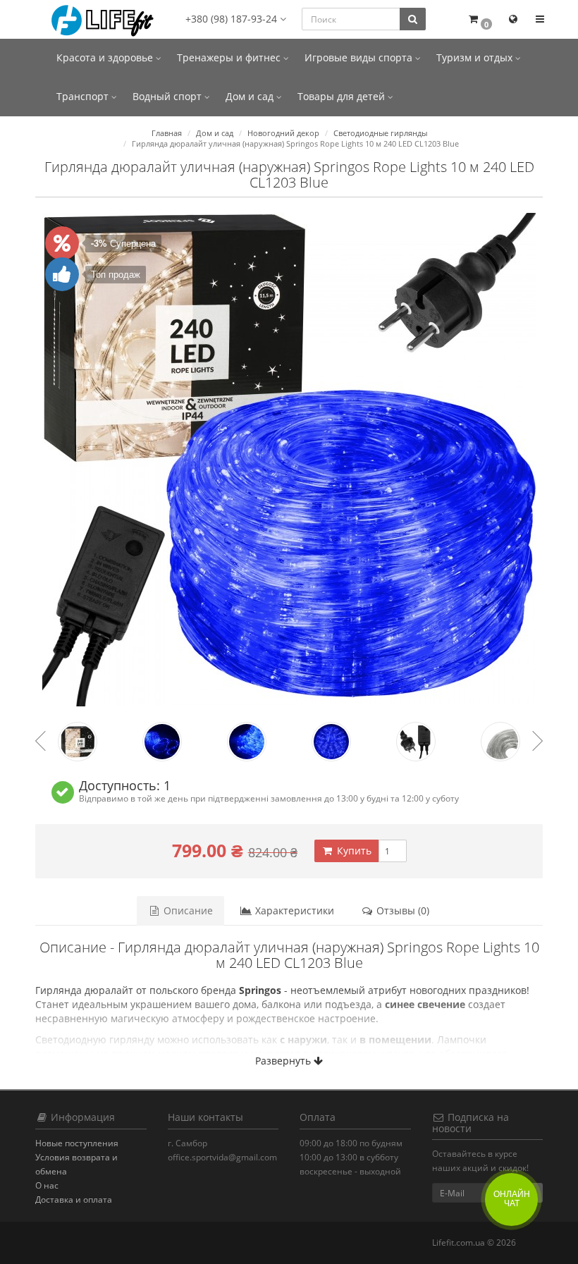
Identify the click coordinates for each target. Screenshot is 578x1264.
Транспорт (83, 96)
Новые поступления (76, 1143)
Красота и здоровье (106, 57)
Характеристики (293, 910)
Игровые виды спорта (360, 57)
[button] (480, 19)
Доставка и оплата (73, 1199)
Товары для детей (342, 96)
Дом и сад (251, 96)
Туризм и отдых (475, 57)
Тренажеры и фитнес (230, 57)
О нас (47, 1185)
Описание (187, 910)
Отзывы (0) (401, 910)
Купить (352, 850)
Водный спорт (168, 96)
